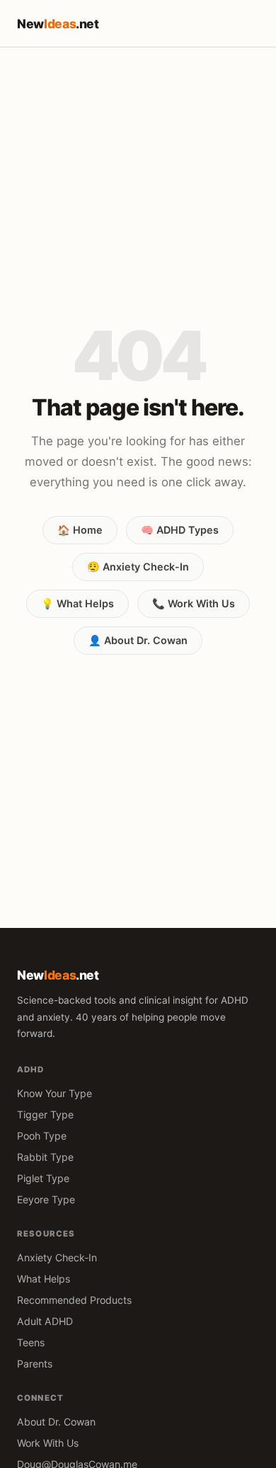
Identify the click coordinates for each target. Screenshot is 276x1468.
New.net (58, 23)
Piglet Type (43, 1178)
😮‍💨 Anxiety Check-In (138, 567)
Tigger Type (45, 1114)
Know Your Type (54, 1093)
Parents (34, 1364)
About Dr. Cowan (56, 1422)
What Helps (43, 1279)
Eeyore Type (46, 1199)
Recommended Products (74, 1300)
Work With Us (48, 1443)
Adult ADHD (45, 1321)
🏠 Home (80, 530)
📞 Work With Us (193, 603)
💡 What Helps (77, 603)
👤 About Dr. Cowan (138, 640)
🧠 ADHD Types (180, 530)
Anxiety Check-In (57, 1257)
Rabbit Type (45, 1157)
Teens (31, 1342)
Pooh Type (42, 1136)
